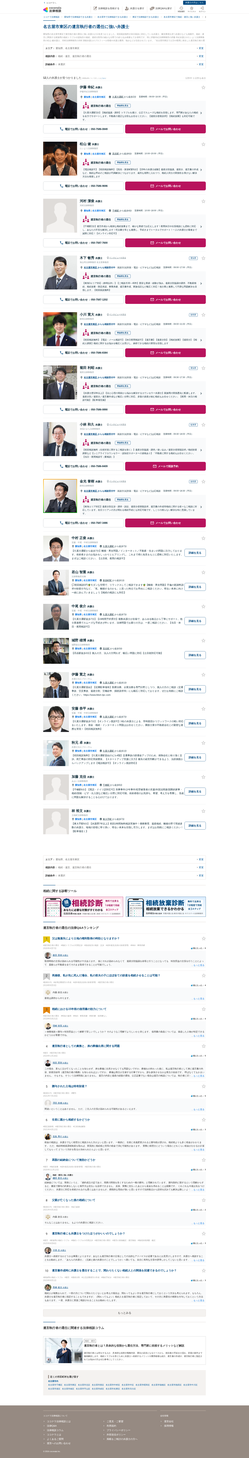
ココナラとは (54, 1434)
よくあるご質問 (55, 1439)
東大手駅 (107, 819)
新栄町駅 (107, 580)
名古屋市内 (53, 1381)
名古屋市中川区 (190, 1385)
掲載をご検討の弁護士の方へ (122, 1439)
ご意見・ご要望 (115, 1421)
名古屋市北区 (84, 1385)
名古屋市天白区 (129, 1389)
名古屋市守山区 (83, 1389)
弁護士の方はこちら (194, 2)
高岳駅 (116, 153)
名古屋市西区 (98, 1385)
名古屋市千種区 (55, 1385)
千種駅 (116, 210)
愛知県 (87, 97)
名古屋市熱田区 (174, 1385)
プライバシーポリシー (118, 1430)
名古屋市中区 (128, 1385)
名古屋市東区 (99, 97)
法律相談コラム (55, 1430)
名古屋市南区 (68, 1389)
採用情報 (168, 1425)
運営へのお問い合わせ (59, 1443)
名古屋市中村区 (113, 1385)
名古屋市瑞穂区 (158, 1385)
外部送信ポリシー (116, 1434)
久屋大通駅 (118, 97)
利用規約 (111, 1425)
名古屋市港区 (54, 1389)
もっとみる (124, 1312)
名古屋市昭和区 (143, 1385)
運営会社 (168, 1421)
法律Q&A (52, 1425)
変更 (201, 48)
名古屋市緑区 (98, 1389)
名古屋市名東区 (113, 1389)
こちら (103, 78)
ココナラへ (51, 3)
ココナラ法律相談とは (59, 1421)
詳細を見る (195, 552)
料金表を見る (122, 106)
